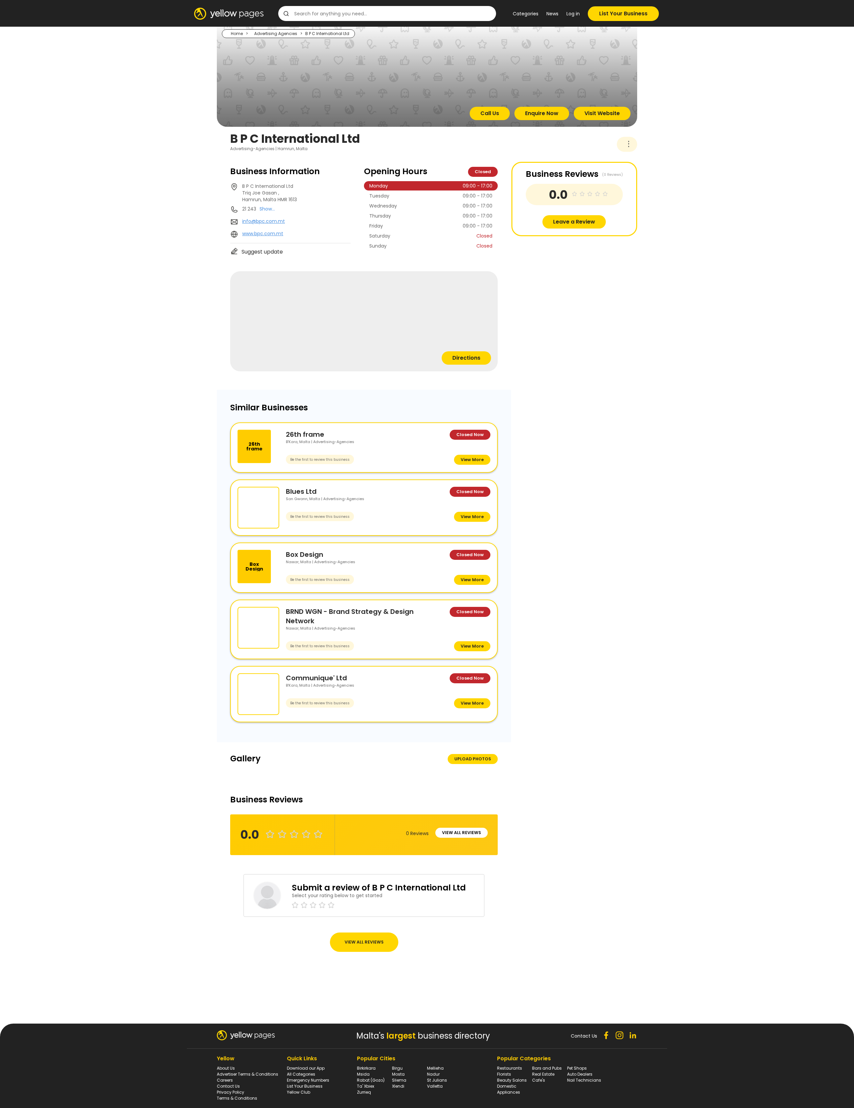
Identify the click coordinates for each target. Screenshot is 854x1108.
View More (472, 459)
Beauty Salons (512, 1080)
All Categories (301, 1074)
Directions (466, 358)
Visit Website (602, 113)
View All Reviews (461, 832)
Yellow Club (298, 1092)
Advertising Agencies (275, 33)
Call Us (489, 113)
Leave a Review (574, 222)
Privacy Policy (230, 1092)
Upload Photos (472, 759)
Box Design (304, 554)
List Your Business (623, 13)
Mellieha (435, 1068)
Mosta (398, 1074)
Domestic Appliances (508, 1089)
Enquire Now (541, 113)
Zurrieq (364, 1092)
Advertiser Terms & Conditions (247, 1074)
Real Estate (543, 1074)
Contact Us (228, 1086)
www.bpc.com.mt (262, 233)
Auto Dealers (579, 1074)
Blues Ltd (301, 491)
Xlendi (398, 1086)
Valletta (435, 1086)
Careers (225, 1080)
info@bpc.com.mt (263, 221)
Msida (363, 1074)
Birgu (397, 1068)
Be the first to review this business (320, 459)
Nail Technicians (584, 1080)
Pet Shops (577, 1068)
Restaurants (509, 1068)
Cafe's (538, 1080)
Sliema (399, 1080)
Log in (573, 13)
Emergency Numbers (308, 1080)
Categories (525, 13)
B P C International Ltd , (269, 193)
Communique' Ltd (316, 678)
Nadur (433, 1074)
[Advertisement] (561, 283)
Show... (267, 209)
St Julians (437, 1080)
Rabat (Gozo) (371, 1080)
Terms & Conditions (237, 1098)
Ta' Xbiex (365, 1086)
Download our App (306, 1068)
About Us (226, 1068)
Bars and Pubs (547, 1068)
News (552, 13)
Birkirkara (366, 1068)
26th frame (305, 434)
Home (237, 33)
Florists (504, 1074)
